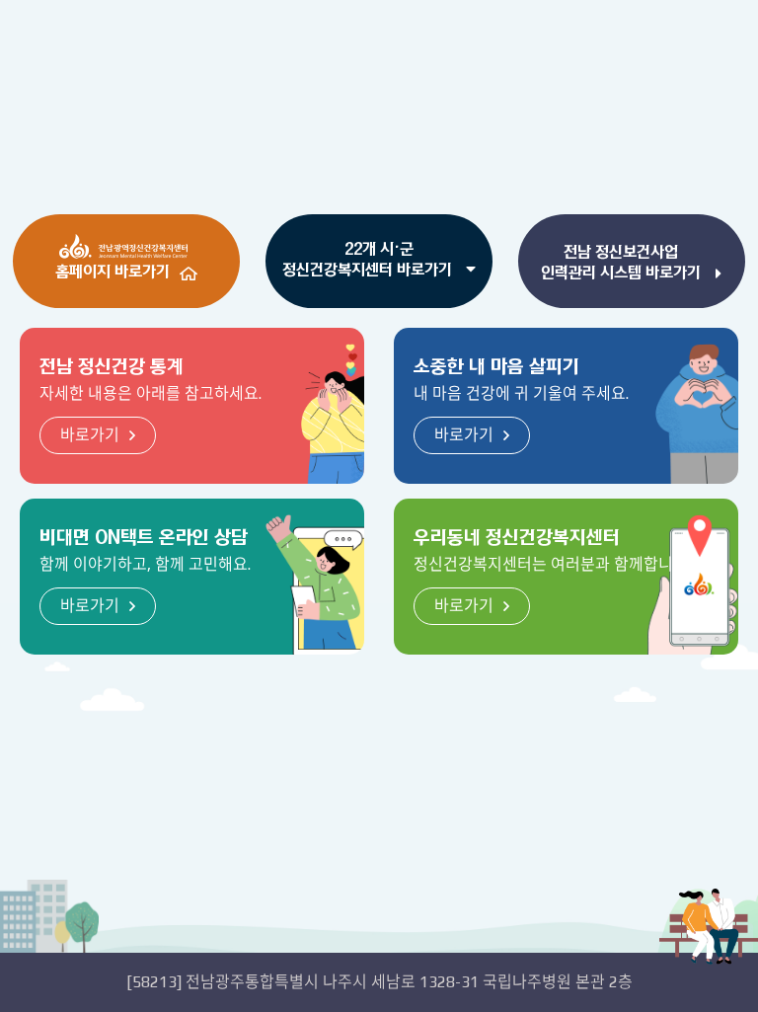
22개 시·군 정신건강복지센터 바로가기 (369, 259)
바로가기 (89, 435)
